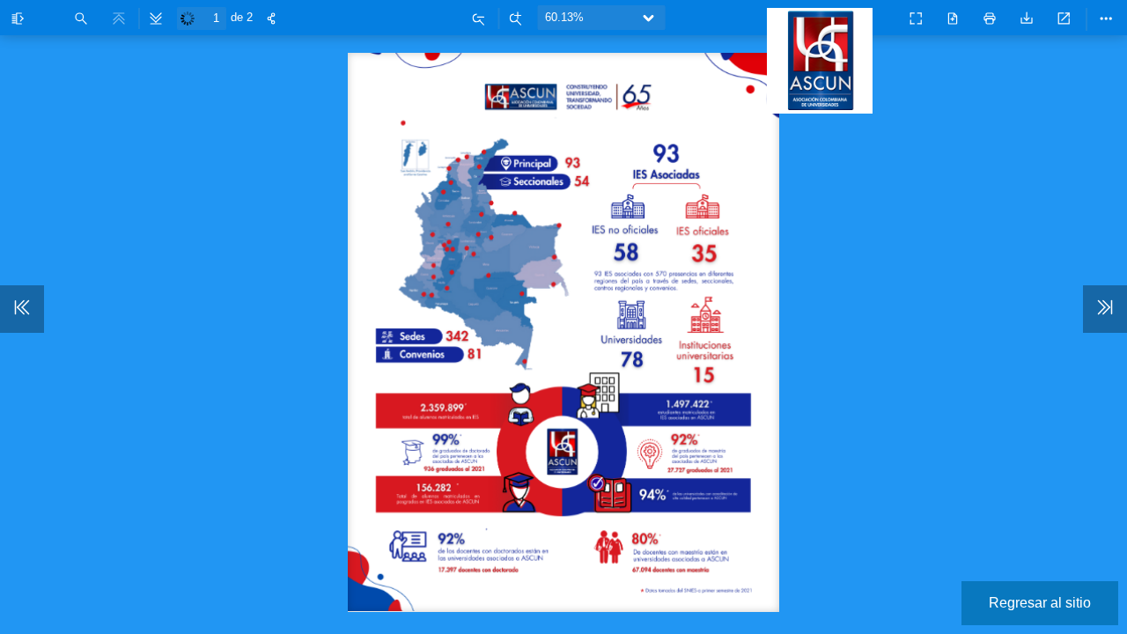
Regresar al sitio (1040, 602)
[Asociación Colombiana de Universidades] (824, 104)
